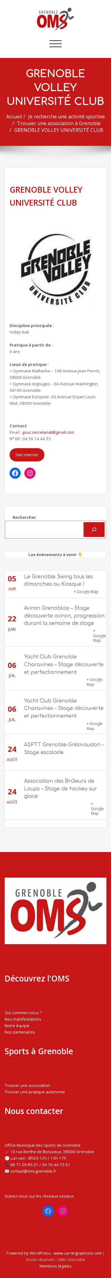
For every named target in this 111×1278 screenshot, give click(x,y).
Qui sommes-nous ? (23, 1012)
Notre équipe (17, 1025)
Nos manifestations (23, 1019)
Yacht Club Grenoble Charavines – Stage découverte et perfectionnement (64, 664)
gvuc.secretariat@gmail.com (48, 432)
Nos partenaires (20, 1032)
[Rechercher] (94, 529)
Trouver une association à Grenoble (59, 123)
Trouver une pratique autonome (35, 1092)
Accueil (14, 116)
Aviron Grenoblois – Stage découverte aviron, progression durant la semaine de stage (64, 615)
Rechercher (24, 517)
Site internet (26, 454)
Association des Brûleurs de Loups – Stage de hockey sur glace (60, 788)
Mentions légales (55, 1266)
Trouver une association (27, 1085)
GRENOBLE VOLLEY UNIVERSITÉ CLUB (58, 130)
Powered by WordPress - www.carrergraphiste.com (54, 1253)
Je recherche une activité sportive (66, 116)
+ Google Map (86, 591)
